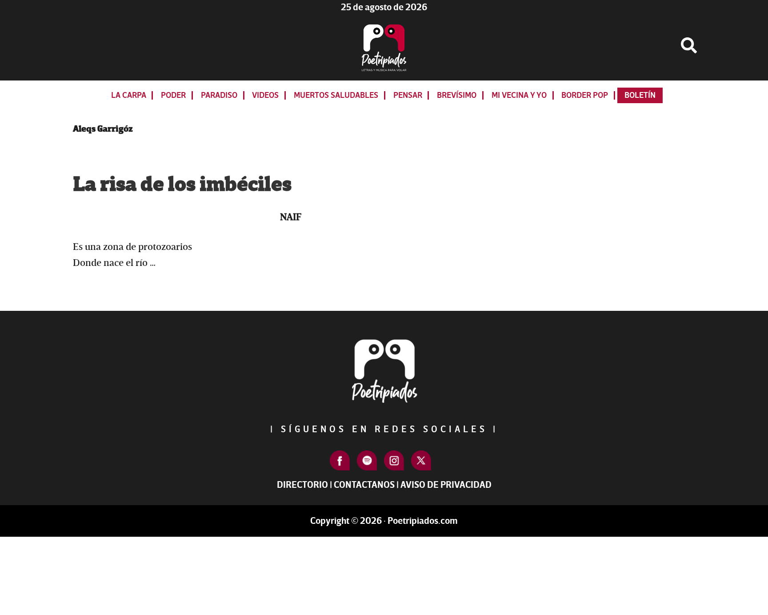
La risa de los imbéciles (182, 184)
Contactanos (364, 484)
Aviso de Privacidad (446, 484)
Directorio (302, 484)
